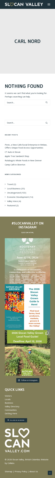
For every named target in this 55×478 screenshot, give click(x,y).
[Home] (17, 440)
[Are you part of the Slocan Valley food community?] (27, 353)
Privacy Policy (21, 471)
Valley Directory (12, 406)
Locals (8, 399)
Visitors (8, 395)
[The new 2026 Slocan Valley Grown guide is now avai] (27, 307)
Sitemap (8, 471)
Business (9, 402)
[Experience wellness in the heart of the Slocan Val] (27, 261)
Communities (11, 410)
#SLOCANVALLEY (25, 223)
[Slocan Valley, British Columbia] (24, 4)
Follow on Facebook (17, 420)
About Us (33, 471)
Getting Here (11, 413)
